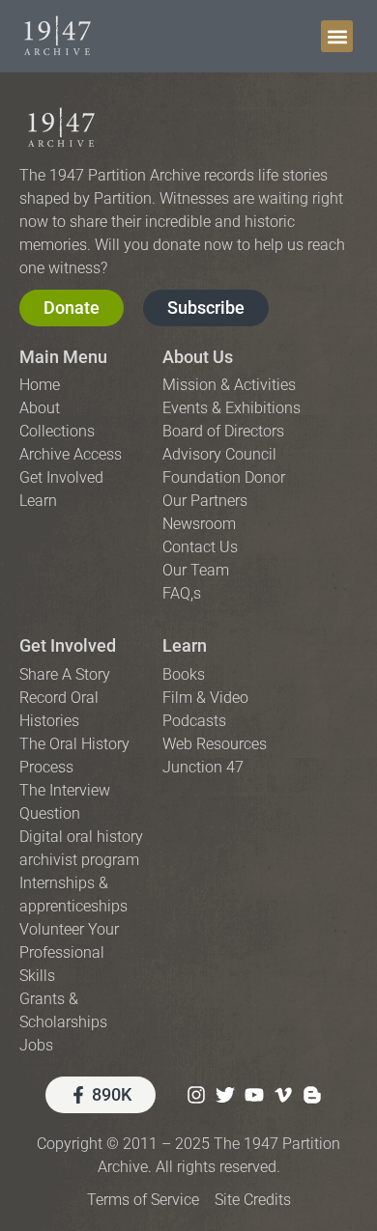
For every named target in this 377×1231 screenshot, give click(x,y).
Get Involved (67, 645)
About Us (197, 357)
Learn (184, 645)
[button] (337, 36)
